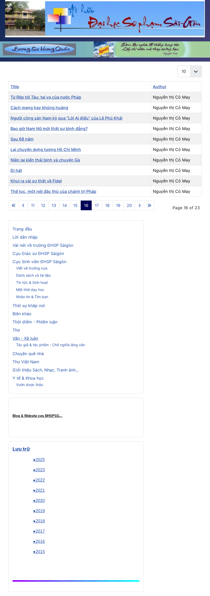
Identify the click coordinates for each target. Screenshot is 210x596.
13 (54, 205)
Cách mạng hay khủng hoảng (39, 107)
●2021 (39, 490)
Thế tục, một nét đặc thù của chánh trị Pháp (53, 191)
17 (97, 205)
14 (64, 205)
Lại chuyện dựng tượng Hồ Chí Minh (45, 149)
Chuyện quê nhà (28, 353)
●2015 (39, 552)
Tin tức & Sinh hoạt (32, 282)
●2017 (39, 531)
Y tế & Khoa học (28, 378)
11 (33, 205)
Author (159, 86)
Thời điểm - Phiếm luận (35, 321)
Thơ (16, 330)
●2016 (39, 541)
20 (129, 205)
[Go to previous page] (23, 205)
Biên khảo (22, 313)
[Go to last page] (149, 205)
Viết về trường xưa (31, 268)
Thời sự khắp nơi (29, 305)
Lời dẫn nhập (25, 237)
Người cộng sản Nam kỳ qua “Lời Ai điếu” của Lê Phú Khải (66, 118)
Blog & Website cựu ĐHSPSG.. (37, 416)
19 (118, 205)
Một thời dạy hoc (30, 289)
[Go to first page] (13, 205)
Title (14, 86)
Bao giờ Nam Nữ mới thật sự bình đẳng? (49, 128)
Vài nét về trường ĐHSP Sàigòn (43, 245)
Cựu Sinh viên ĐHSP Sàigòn (39, 261)
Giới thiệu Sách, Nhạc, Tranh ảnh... (46, 369)
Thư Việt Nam (26, 361)
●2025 (39, 460)
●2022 (39, 480)
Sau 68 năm (22, 139)
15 (75, 205)
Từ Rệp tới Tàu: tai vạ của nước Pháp (45, 97)
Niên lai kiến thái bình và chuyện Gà (45, 159)
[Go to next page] (139, 205)
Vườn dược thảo (29, 384)
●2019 (39, 511)
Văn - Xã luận (25, 338)
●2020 (39, 500)
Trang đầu (22, 228)
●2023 (39, 470)
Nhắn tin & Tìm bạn (32, 297)
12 (43, 205)
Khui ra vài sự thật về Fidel (36, 180)
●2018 (39, 521)
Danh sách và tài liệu (33, 275)
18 (107, 205)
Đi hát (16, 170)
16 (86, 205)
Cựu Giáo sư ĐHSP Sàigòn (38, 253)
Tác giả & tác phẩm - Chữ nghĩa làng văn (50, 345)
